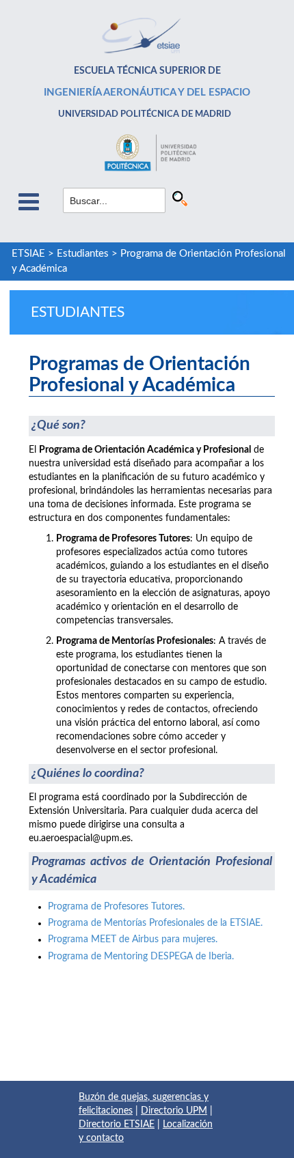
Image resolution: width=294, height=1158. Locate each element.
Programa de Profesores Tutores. (116, 907)
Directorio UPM (174, 1111)
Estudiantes (83, 254)
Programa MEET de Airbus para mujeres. (132, 939)
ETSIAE (28, 254)
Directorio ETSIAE (117, 1124)
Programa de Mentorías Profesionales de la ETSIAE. (155, 923)
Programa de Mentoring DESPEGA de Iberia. (141, 956)
